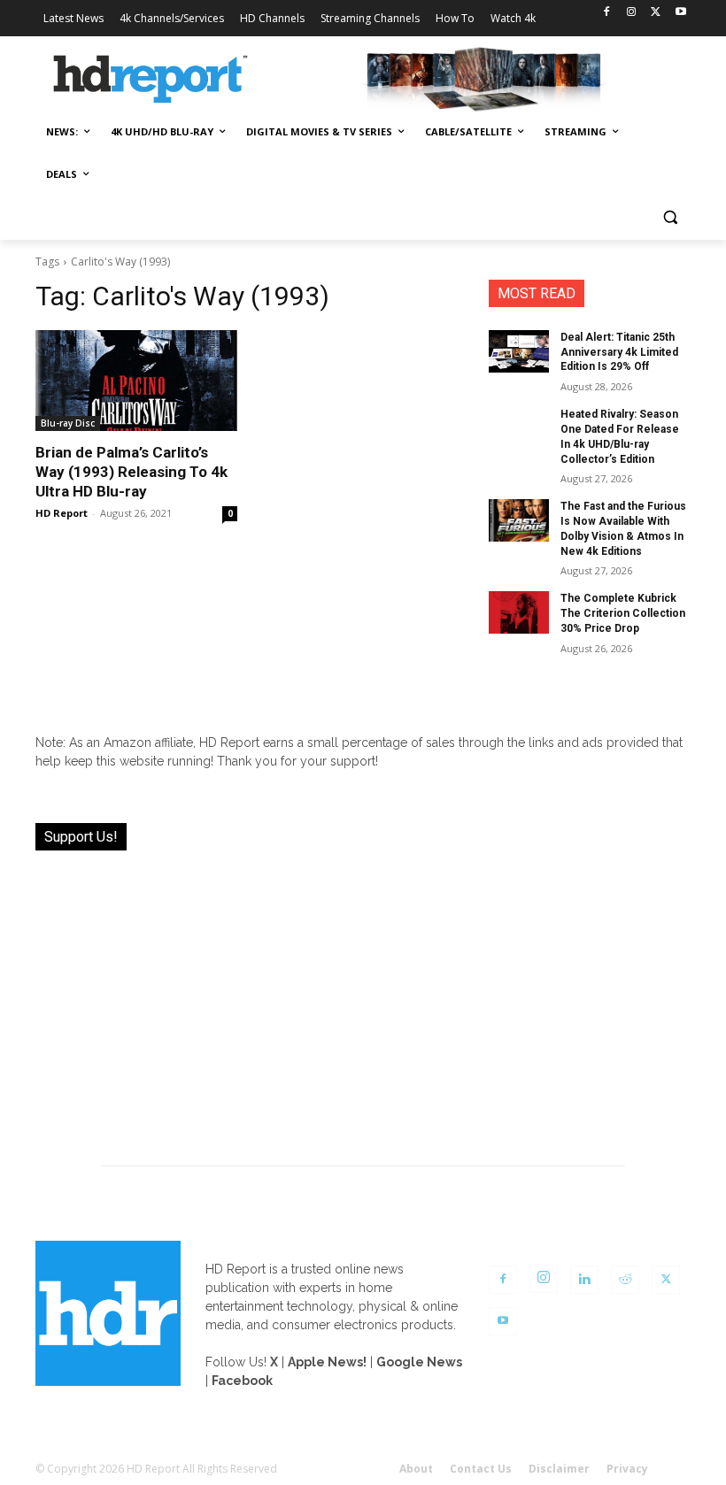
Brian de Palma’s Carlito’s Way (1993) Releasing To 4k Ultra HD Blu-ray (131, 471)
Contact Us (481, 1468)
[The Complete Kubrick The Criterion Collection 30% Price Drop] (519, 612)
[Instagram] (632, 13)
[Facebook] (607, 13)
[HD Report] (150, 79)
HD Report (61, 512)
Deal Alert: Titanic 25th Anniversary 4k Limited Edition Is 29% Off (619, 352)
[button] (670, 217)
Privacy (627, 1468)
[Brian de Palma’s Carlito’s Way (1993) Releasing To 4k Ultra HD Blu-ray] (136, 380)
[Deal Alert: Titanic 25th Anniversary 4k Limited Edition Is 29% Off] (519, 351)
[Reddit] (625, 1280)
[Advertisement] (363, 997)
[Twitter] (655, 13)
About (416, 1468)
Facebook (242, 1380)
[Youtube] (680, 13)
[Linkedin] (584, 1280)
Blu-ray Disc (68, 423)
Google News (419, 1362)
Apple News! (327, 1362)
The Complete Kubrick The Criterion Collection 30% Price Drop (622, 613)
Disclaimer (559, 1468)
